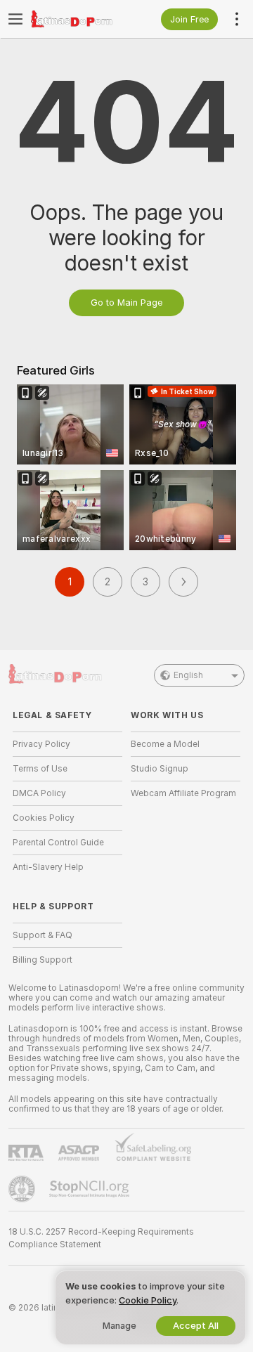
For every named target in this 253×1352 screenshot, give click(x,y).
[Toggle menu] (15, 19)
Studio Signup (159, 769)
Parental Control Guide (58, 842)
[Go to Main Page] (78, 19)
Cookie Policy (147, 1300)
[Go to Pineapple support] (23, 1189)
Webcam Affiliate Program (183, 793)
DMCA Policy (39, 793)
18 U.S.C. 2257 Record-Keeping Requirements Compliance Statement (101, 1238)
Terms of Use (40, 769)
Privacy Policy (41, 744)
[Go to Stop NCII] (90, 1189)
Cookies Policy (43, 818)
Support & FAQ (42, 935)
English (188, 675)
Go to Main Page (126, 302)
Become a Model (165, 744)
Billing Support (42, 960)
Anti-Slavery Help (48, 867)
